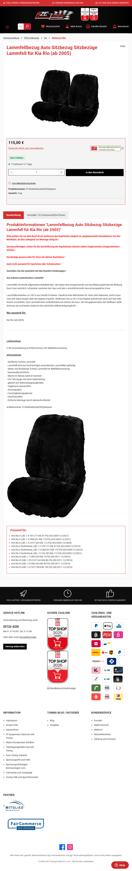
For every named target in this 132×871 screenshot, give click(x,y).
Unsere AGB (12, 725)
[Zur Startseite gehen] (54, 15)
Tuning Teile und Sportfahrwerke (22, 777)
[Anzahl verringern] (11, 172)
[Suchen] (27, 26)
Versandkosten (58, 855)
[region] (66, 99)
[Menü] (7, 26)
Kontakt (98, 720)
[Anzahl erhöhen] (61, 172)
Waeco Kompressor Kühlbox (20, 742)
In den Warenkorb (95, 172)
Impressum (11, 720)
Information (11, 712)
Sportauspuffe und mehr (18, 759)
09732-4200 (11, 626)
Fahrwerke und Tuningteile (19, 772)
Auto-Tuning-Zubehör (16, 755)
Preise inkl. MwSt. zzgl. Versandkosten (25, 148)
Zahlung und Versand (104, 739)
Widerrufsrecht (101, 725)
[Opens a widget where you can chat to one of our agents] (120, 865)
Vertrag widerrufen (15, 646)
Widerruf (98, 729)
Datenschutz (12, 729)
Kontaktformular (28, 637)
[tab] (13, 215)
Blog (52, 720)
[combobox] (21, 26)
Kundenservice (101, 712)
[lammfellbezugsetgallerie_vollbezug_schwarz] (66, 99)
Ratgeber (54, 725)
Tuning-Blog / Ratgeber (63, 712)
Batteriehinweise (102, 734)
